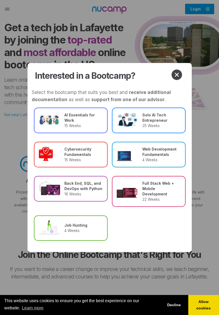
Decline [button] (174, 305)
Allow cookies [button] (203, 305)
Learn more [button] (33, 308)
